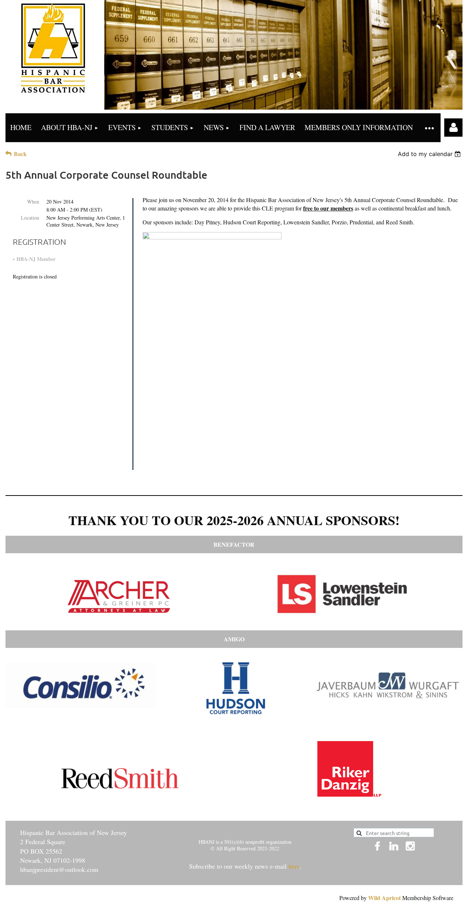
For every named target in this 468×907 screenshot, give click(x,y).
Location (30, 217)
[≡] (429, 127)
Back (20, 153)
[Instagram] (410, 846)
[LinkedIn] (394, 846)
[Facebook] (377, 846)
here (293, 866)
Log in (453, 127)
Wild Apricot (384, 897)
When (33, 201)
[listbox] (430, 153)
